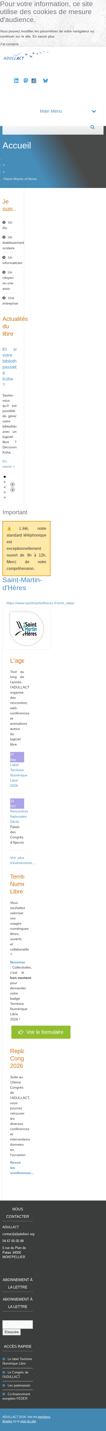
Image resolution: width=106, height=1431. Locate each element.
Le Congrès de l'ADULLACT (15, 1374)
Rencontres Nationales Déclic (19, 816)
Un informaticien (9, 260)
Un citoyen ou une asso (8, 280)
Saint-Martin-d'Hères (22, 584)
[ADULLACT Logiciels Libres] (26, 55)
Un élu (7, 225)
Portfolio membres (18, 165)
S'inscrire (11, 1332)
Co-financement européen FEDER (16, 1396)
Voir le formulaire (43, 1032)
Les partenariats (19, 1385)
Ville (7, 172)
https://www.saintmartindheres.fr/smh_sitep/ (28, 603)
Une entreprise (9, 300)
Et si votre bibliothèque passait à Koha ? (14, 367)
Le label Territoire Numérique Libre (17, 1361)
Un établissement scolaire (9, 242)
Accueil (8, 158)
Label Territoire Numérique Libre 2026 (18, 775)
